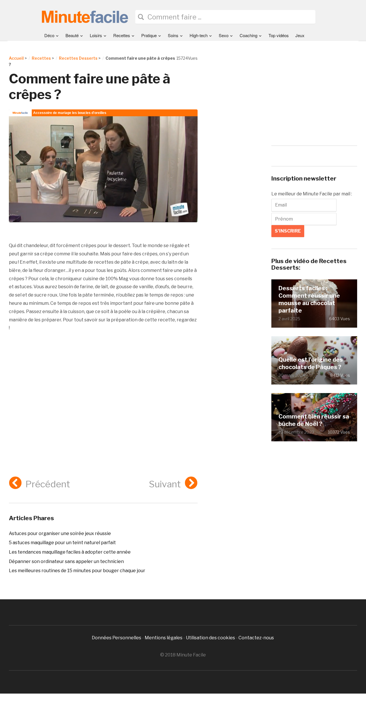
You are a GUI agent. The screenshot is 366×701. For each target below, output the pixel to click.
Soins (173, 35)
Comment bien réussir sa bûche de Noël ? (314, 420)
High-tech (199, 35)
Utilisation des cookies (210, 637)
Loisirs (96, 35)
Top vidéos (278, 35)
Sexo (223, 35)
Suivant (165, 484)
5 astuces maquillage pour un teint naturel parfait (62, 542)
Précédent (47, 484)
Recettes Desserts (78, 58)
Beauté (72, 35)
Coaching (248, 35)
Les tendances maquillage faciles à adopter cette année (70, 552)
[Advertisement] (103, 388)
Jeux (300, 35)
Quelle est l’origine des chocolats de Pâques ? (311, 363)
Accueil (16, 58)
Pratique (149, 35)
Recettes (121, 35)
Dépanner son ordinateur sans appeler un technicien (66, 561)
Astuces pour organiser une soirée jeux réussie (60, 533)
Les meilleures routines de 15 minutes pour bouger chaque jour (77, 570)
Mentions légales (163, 637)
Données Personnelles (117, 637)
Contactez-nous (256, 637)
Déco (49, 35)
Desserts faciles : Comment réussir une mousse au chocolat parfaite (309, 299)
